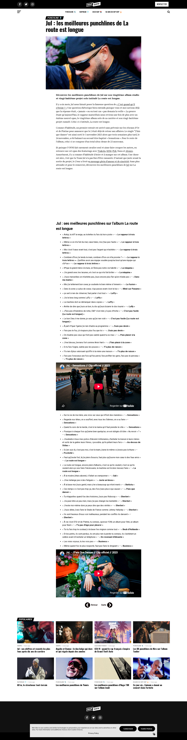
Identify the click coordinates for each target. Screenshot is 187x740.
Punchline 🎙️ (70, 11)
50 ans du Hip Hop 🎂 (113, 11)
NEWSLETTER (162, 4)
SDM (108, 151)
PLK (114, 151)
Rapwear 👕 (84, 11)
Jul (127, 164)
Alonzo (129, 151)
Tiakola (101, 151)
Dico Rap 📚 (97, 11)
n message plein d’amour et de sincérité (109, 161)
